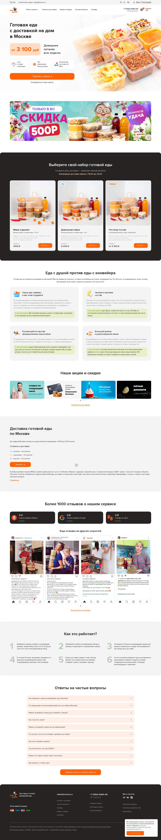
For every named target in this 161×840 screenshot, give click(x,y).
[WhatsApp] (124, 2)
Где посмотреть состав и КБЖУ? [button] (42, 748)
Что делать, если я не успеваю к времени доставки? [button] (49, 734)
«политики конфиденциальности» (138, 828)
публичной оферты (70, 827)
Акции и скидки (66, 10)
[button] (138, 2)
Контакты (60, 815)
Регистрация (146, 2)
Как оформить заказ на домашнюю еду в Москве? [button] (48, 698)
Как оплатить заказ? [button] (37, 720)
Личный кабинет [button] (96, 811)
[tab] (75, 400)
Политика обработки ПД (132, 808)
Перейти (22, 521)
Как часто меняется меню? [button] (39, 741)
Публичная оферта (130, 804)
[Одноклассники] (132, 797)
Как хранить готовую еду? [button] (39, 763)
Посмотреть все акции (80, 405)
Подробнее (14, 480)
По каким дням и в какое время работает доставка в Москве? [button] (53, 705)
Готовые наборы (96, 803)
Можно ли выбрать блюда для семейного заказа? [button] (48, 713)
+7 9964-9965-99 (130, 9)
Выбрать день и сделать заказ (80, 772)
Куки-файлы (127, 811)
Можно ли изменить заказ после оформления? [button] (47, 727)
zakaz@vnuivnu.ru (40, 2)
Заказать (45, 245)
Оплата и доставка (49, 10)
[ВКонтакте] (128, 2)
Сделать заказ (41, 76)
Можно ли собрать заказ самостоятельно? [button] (45, 756)
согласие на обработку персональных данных (96, 827)
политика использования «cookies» (136, 826)
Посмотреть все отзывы (80, 610)
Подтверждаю (135, 833)
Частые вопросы (81, 10)
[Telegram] (121, 2)
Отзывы (94, 10)
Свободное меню (96, 807)
